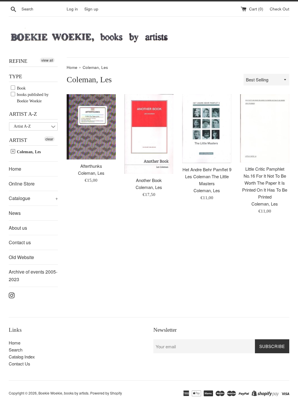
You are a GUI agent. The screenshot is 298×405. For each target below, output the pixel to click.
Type (15, 76)
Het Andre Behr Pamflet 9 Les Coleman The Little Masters (206, 176)
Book (21, 88)
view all (47, 60)
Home (15, 168)
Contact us (20, 242)
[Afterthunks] (91, 127)
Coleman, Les (28, 152)
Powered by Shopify (106, 392)
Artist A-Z (23, 114)
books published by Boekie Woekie (32, 97)
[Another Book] (149, 134)
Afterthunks (91, 166)
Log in (72, 9)
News (15, 213)
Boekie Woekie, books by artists (63, 392)
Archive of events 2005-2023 (33, 275)
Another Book (149, 180)
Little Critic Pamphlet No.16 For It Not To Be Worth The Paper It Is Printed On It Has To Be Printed (264, 183)
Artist (18, 140)
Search (15, 350)
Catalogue (33, 198)
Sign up (91, 9)
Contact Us (19, 364)
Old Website (21, 257)
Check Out (279, 9)
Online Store (22, 183)
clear (49, 138)
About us (18, 227)
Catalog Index (22, 357)
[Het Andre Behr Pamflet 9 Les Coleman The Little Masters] (206, 128)
